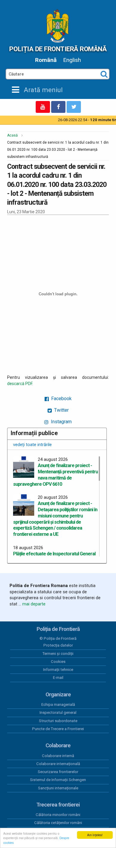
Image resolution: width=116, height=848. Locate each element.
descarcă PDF (19, 383)
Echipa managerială (58, 704)
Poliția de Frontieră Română (57, 49)
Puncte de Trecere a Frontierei (58, 729)
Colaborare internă (58, 756)
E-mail (58, 677)
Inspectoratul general (58, 712)
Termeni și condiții (58, 653)
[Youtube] (43, 107)
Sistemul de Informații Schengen (58, 780)
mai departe (34, 604)
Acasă (12, 135)
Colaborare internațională (58, 764)
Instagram (61, 421)
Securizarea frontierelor (58, 772)
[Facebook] (58, 107)
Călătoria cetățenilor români (58, 822)
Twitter (61, 410)
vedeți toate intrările (32, 444)
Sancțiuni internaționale (58, 788)
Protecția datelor (58, 645)
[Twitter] (74, 107)
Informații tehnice (58, 669)
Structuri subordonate (58, 721)
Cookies (58, 661)
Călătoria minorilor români (58, 814)
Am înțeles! (95, 835)
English (72, 60)
